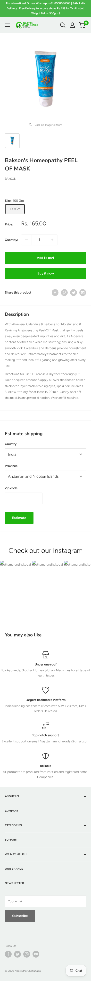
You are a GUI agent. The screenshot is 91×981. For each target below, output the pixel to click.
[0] (82, 25)
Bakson (10, 178)
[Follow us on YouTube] (36, 954)
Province (11, 466)
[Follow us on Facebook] (8, 954)
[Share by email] (82, 292)
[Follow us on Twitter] (17, 954)
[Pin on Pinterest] (64, 292)
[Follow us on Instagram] (26, 954)
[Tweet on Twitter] (73, 292)
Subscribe (20, 916)
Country (11, 444)
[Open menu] (7, 25)
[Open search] (63, 25)
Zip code (11, 488)
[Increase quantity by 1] (52, 240)
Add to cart (45, 258)
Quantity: (11, 240)
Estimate (19, 518)
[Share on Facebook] (55, 292)
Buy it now (45, 273)
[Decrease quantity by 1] (26, 240)
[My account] (72, 25)
